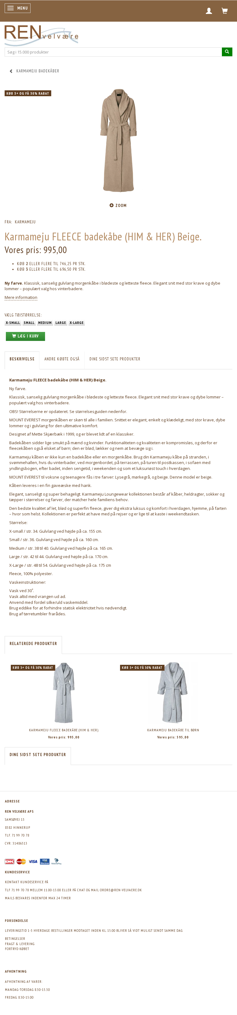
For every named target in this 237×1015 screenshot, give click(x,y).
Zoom (121, 205)
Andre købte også (62, 359)
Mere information (21, 297)
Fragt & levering (20, 943)
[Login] (209, 11)
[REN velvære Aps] (41, 34)
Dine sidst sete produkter (114, 359)
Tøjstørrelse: (23, 315)
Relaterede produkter (33, 643)
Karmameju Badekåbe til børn (173, 730)
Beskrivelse (22, 359)
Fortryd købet (17, 948)
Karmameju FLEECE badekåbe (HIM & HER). (64, 730)
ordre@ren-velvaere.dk (121, 890)
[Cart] (224, 11)
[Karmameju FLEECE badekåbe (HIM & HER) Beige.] (118, 141)
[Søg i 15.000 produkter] (227, 51)
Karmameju (25, 222)
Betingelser (15, 938)
